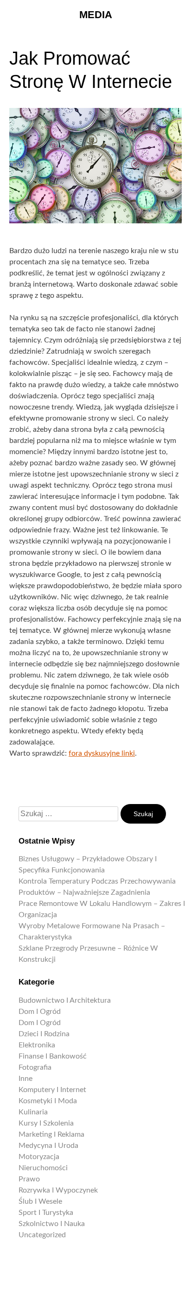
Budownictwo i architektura (65, 1000)
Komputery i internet (52, 1089)
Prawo (29, 1179)
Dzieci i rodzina (44, 1034)
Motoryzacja (39, 1156)
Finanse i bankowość (53, 1056)
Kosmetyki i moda (48, 1101)
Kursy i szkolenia (46, 1123)
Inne (25, 1078)
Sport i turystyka (46, 1212)
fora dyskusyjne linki (102, 753)
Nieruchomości (43, 1168)
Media (95, 14)
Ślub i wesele (40, 1201)
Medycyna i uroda (48, 1145)
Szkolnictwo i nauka (52, 1223)
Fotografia (35, 1067)
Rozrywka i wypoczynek (58, 1190)
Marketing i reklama (51, 1134)
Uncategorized (42, 1235)
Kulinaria (33, 1112)
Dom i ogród (40, 1011)
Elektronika (37, 1045)
